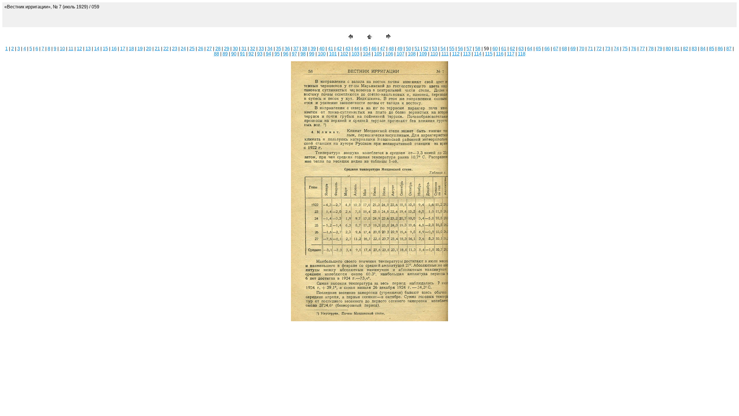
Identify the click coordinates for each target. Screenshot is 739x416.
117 (510, 53)
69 (573, 48)
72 (599, 48)
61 (503, 48)
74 (616, 48)
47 (382, 48)
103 (355, 53)
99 (311, 53)
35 (278, 48)
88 (216, 53)
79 (659, 48)
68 (564, 48)
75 (625, 48)
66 (547, 48)
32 (252, 48)
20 (148, 48)
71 (590, 48)
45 (365, 48)
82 (685, 48)
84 (703, 48)
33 (261, 48)
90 (233, 53)
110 (434, 53)
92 (251, 53)
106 (389, 53)
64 (529, 48)
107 (400, 53)
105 (378, 53)
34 (270, 48)
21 (157, 48)
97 (294, 53)
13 (88, 48)
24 (183, 48)
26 (200, 48)
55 (451, 48)
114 (478, 53)
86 (720, 48)
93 (259, 53)
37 (295, 48)
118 (521, 53)
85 (711, 48)
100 (322, 53)
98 (303, 53)
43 (347, 48)
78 (651, 48)
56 (460, 48)
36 (287, 48)
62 (512, 48)
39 (313, 48)
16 (114, 48)
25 (192, 48)
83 (694, 48)
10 (62, 48)
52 (425, 48)
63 (521, 48)
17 (122, 48)
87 (728, 48)
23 (174, 48)
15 (105, 48)
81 (677, 48)
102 (344, 53)
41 (330, 48)
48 (391, 48)
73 (607, 48)
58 (477, 48)
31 (244, 48)
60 (495, 48)
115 (488, 53)
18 (131, 48)
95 (277, 53)
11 (70, 48)
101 (333, 53)
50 (408, 48)
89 (225, 53)
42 (339, 48)
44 (356, 48)
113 (467, 53)
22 (166, 48)
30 (235, 48)
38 (304, 48)
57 (469, 48)
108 (412, 53)
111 (445, 53)
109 (423, 53)
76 (633, 48)
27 (209, 48)
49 (399, 48)
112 (456, 53)
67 (555, 48)
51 (417, 48)
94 (268, 53)
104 (367, 53)
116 (499, 53)
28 (218, 48)
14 (96, 48)
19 (140, 48)
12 (79, 48)
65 (538, 48)
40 (321, 48)
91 (242, 53)
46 (373, 48)
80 (668, 48)
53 (434, 48)
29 (226, 48)
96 (285, 53)
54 (443, 48)
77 (642, 48)
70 (581, 48)
